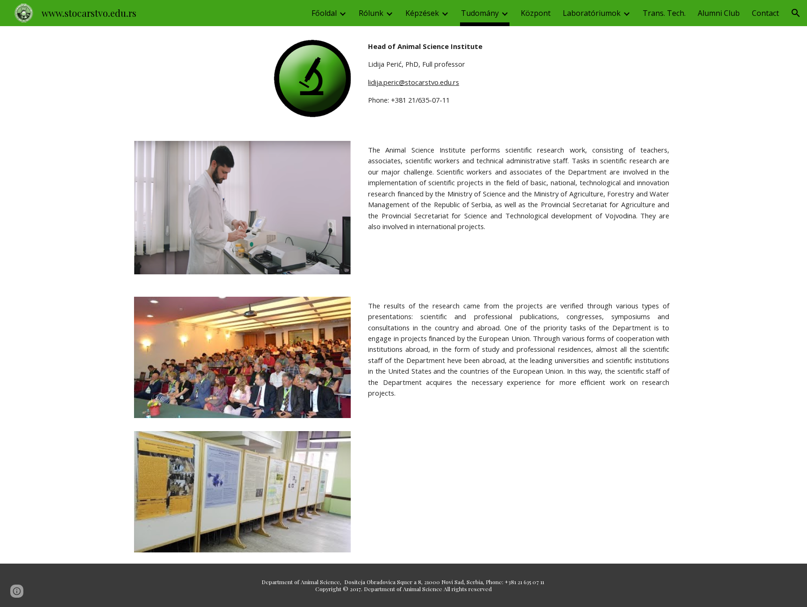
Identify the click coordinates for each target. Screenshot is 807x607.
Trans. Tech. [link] (664, 13)
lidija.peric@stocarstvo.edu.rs (413, 82)
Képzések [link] (422, 13)
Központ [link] (536, 13)
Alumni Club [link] (719, 13)
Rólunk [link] (371, 13)
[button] (796, 13)
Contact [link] (765, 13)
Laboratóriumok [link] (592, 13)
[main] (518, 73)
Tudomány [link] (480, 13)
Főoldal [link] (324, 13)
